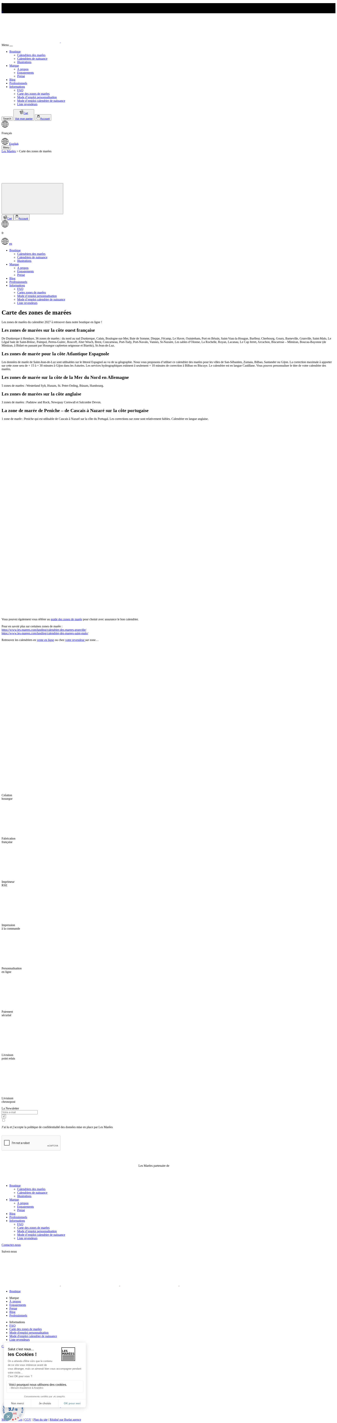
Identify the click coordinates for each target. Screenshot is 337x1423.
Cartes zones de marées (31, 292)
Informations (17, 86)
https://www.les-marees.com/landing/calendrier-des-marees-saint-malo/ (45, 633)
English (14, 143)
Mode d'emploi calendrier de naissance (33, 1336)
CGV (27, 1419)
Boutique (15, 51)
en (10, 243)
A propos (22, 69)
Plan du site (40, 1419)
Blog (12, 79)
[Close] (11, 46)
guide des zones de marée (66, 619)
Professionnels (18, 83)
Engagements (25, 72)
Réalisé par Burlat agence (65, 1419)
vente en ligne (45, 640)
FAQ (20, 90)
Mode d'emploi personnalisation (29, 1332)
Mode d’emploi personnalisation (37, 97)
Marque (14, 65)
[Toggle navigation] (32, 198)
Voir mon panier (24, 118)
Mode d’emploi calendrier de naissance (41, 100)
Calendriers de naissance (32, 58)
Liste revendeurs (27, 104)
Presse (21, 76)
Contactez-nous (11, 1245)
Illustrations (24, 62)
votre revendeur (75, 640)
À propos (15, 1301)
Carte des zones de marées (33, 93)
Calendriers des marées (31, 55)
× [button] (2, 11)
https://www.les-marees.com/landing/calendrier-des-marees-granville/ (44, 629)
